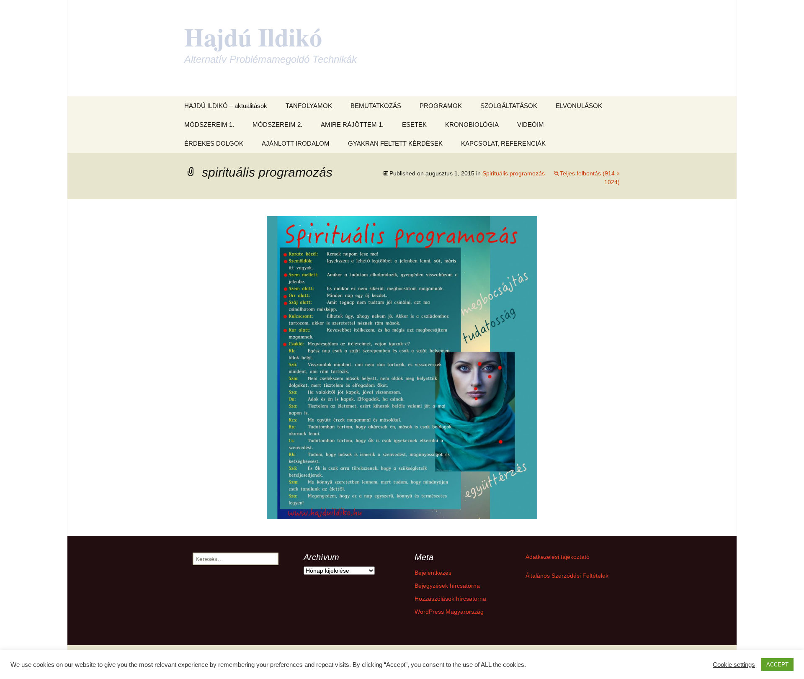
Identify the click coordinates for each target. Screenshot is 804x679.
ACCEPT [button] (777, 664)
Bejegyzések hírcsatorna (447, 585)
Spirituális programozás (513, 173)
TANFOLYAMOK (309, 105)
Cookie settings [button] (734, 664)
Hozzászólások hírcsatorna (450, 598)
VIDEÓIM (530, 124)
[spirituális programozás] (402, 366)
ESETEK (414, 124)
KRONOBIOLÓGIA (472, 124)
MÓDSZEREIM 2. (277, 124)
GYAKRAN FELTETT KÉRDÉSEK (395, 143)
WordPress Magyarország (449, 611)
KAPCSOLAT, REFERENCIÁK (503, 143)
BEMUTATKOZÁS (375, 105)
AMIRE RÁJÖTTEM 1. (352, 124)
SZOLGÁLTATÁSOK (508, 105)
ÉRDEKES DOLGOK (213, 143)
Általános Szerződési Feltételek (567, 575)
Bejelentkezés (433, 572)
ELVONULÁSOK (579, 105)
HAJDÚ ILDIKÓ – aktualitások (225, 105)
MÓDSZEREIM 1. (209, 124)
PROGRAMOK (441, 105)
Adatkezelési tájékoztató (558, 556)
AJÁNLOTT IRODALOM (296, 143)
